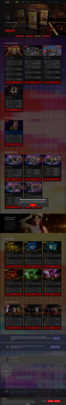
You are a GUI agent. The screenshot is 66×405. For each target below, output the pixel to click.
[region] (33, 401)
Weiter (33, 204)
